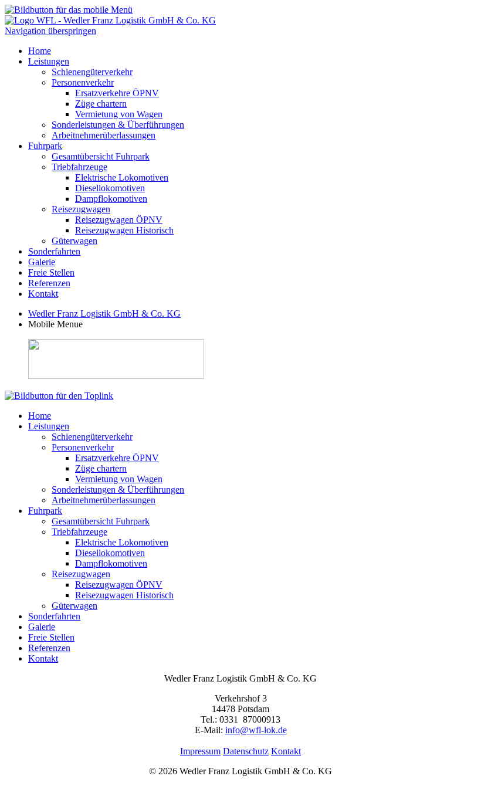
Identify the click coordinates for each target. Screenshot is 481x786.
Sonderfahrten (54, 251)
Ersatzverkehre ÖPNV (117, 93)
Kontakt (43, 294)
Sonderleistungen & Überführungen (118, 125)
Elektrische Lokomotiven (121, 177)
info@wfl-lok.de (256, 730)
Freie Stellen (51, 272)
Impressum (200, 751)
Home (39, 51)
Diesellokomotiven (110, 188)
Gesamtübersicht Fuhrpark (101, 156)
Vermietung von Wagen (118, 114)
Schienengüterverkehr (92, 72)
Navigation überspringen (50, 31)
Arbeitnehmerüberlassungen (103, 135)
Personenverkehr (83, 82)
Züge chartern (101, 104)
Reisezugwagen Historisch (124, 230)
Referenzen (49, 283)
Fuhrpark (45, 146)
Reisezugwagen (81, 209)
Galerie (41, 262)
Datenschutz (246, 751)
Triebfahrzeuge (79, 167)
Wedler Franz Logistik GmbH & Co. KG (104, 314)
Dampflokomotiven (111, 199)
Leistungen (48, 61)
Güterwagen (74, 241)
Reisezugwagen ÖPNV (118, 220)
